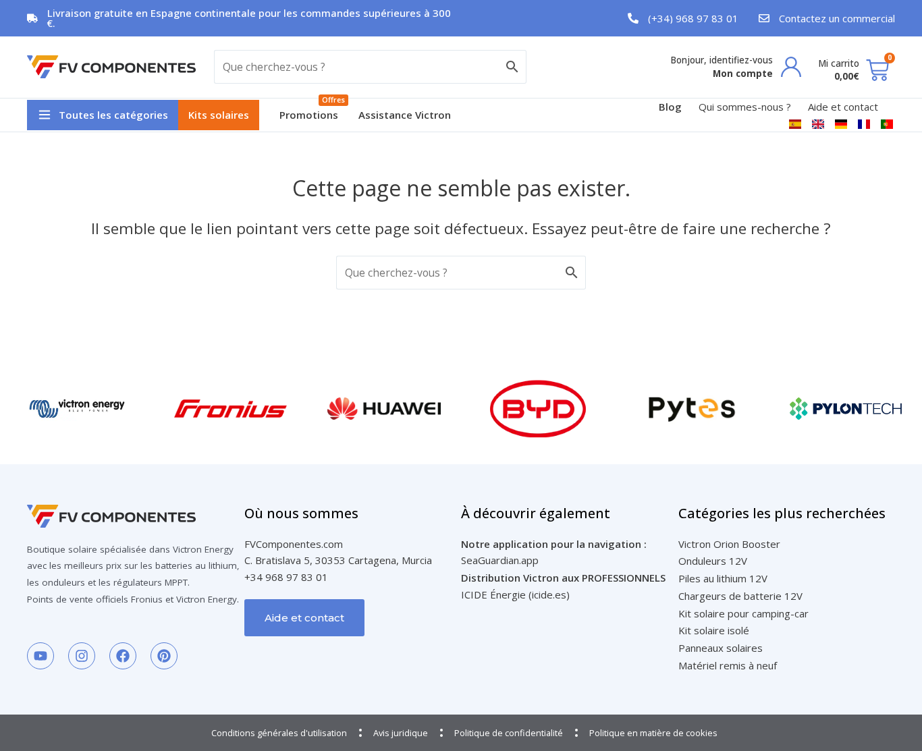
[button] (102, 115)
